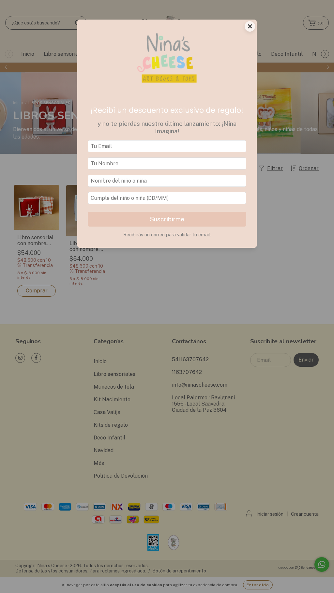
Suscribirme (167, 219)
